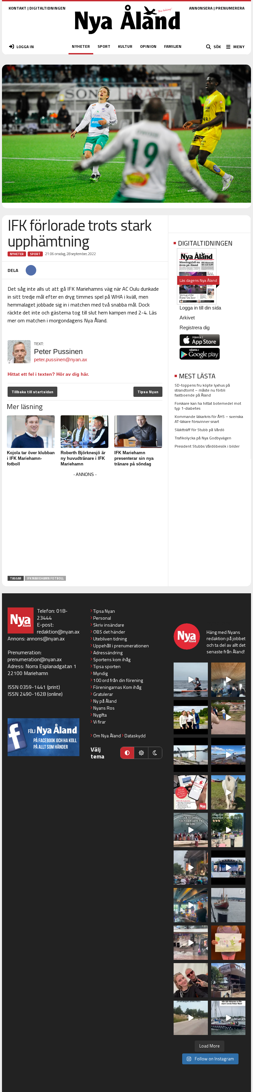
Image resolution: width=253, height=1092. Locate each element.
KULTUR (125, 46)
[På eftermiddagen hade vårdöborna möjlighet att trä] (191, 717)
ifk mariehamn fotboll (45, 578)
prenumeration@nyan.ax (35, 659)
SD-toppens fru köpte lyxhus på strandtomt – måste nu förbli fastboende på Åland (202, 390)
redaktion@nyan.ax (58, 631)
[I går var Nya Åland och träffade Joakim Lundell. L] (191, 980)
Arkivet (187, 317)
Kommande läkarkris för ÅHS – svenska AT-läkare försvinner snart (209, 419)
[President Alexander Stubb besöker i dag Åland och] (228, 717)
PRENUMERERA (229, 8)
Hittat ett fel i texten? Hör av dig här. (48, 374)
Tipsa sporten (107, 666)
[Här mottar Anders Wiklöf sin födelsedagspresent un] (191, 905)
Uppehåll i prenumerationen (121, 645)
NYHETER (81, 46)
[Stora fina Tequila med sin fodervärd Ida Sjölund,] (228, 792)
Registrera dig (195, 327)
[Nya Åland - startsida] (127, 36)
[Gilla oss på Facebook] (43, 737)
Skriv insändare (108, 624)
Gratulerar (103, 694)
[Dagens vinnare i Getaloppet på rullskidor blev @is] (191, 1018)
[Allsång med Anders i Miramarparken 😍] (228, 867)
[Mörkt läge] (155, 753)
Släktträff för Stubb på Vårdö (199, 430)
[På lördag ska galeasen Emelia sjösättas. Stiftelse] (228, 980)
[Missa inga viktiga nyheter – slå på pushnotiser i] (191, 792)
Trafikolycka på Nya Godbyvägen (203, 438)
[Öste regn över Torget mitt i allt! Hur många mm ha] (191, 943)
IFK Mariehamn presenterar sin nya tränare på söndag (134, 458)
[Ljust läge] (141, 753)
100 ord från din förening (118, 680)
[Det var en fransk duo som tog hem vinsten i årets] (191, 755)
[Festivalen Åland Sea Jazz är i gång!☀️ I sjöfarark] (228, 680)
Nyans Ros (104, 707)
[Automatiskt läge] (127, 753)
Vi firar (99, 721)
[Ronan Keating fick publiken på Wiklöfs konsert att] (191, 867)
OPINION (148, 46)
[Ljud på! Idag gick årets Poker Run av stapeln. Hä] (228, 1018)
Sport (35, 254)
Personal (102, 617)
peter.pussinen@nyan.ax (60, 359)
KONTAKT (17, 8)
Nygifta (100, 714)
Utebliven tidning (110, 638)
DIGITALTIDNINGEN (47, 8)
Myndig (100, 673)
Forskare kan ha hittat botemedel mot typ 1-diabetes (208, 405)
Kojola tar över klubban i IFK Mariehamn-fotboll (31, 458)
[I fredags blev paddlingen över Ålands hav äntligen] (191, 680)
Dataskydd (135, 735)
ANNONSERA (200, 8)
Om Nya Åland (107, 735)
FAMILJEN (173, 46)
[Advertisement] (85, 525)
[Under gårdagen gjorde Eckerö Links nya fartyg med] (228, 755)
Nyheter (17, 254)
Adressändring (108, 652)
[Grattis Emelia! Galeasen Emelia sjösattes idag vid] (228, 905)
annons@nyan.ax (46, 638)
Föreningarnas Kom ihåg (117, 687)
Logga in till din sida (200, 307)
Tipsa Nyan (147, 392)
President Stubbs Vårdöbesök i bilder (207, 446)
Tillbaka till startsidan (32, 392)
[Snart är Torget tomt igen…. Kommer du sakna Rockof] (228, 830)
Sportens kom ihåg (111, 659)
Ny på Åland (105, 700)
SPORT (104, 46)
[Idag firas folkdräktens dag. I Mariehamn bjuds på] (191, 830)
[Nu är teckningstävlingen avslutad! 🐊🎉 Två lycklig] (228, 943)
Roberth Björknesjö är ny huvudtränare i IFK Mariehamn (83, 458)
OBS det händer (109, 631)
